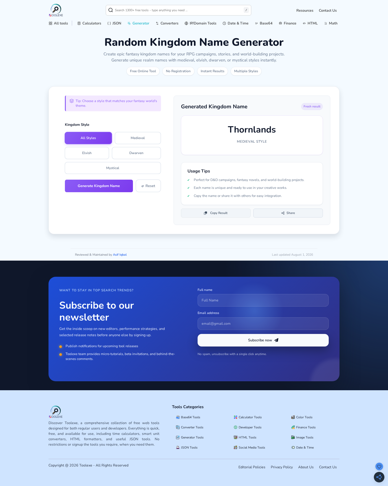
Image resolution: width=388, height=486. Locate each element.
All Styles (88, 138)
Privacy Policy (282, 467)
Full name (205, 290)
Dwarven (136, 153)
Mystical (112, 168)
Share (291, 213)
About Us (306, 467)
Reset (148, 185)
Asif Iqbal (120, 255)
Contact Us (328, 10)
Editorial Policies (251, 467)
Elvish (87, 153)
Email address (208, 313)
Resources (304, 10)
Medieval (138, 138)
